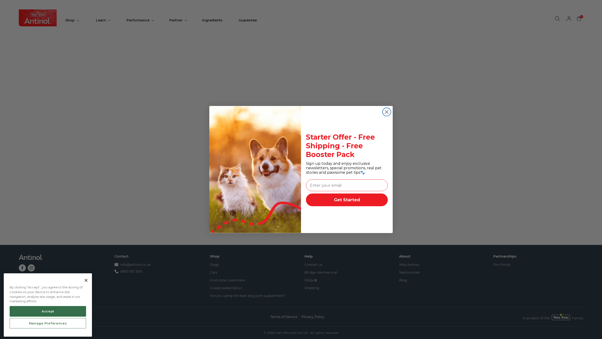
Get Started (347, 199)
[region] (48, 305)
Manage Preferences (48, 323)
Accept (48, 311)
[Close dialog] (387, 112)
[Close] (86, 280)
